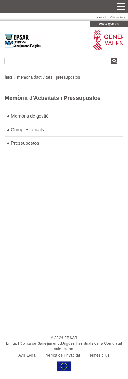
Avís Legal (27, 354)
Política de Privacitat (62, 354)
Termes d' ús (99, 354)
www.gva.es (109, 23)
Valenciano (117, 16)
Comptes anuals (27, 129)
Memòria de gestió (29, 116)
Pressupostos (25, 143)
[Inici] (23, 42)
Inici (8, 77)
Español (100, 16)
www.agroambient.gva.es (106, 37)
